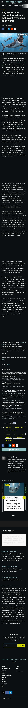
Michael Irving (12, 457)
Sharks (8, 434)
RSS (3, 686)
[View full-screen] (26, 35)
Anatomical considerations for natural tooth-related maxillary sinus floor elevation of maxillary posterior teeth (14, 414)
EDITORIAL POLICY (6, 675)
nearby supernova (7, 351)
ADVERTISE (4, 677)
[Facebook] (3, 29)
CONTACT (4, 684)
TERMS (3, 679)
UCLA (8, 364)
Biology (4, 9)
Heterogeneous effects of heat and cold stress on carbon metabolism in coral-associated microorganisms (14, 383)
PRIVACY (4, 681)
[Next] (24, 497)
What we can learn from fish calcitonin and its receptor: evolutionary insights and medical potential (13, 397)
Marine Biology (19, 427)
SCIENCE (4, 6)
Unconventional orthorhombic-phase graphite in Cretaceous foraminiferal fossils (13, 391)
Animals (8, 437)
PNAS (3, 360)
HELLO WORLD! (6, 668)
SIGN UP (16, 6)
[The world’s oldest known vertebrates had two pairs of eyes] (14, 489)
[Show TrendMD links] (25, 422)
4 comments (15, 450)
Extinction (9, 440)
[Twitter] (6, 29)
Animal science (19, 437)
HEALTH (10, 6)
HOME (21, 6)
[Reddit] (12, 29)
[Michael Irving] (4, 458)
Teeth (22, 434)
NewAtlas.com (19, 671)
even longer (20, 126)
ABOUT (3, 673)
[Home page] (14, 2)
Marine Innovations (11, 431)
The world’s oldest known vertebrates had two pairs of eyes (13, 498)
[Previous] (3, 497)
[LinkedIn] (9, 29)
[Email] (15, 29)
